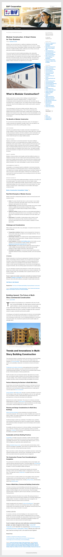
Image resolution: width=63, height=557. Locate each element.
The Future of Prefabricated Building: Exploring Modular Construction (26, 285)
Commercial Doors (49, 70)
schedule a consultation (17, 277)
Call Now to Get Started (12, 282)
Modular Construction (16, 289)
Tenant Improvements (50, 105)
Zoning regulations (10, 392)
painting (28, 479)
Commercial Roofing (49, 82)
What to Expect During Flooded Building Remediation (50, 57)
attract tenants (22, 401)
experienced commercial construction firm (18, 244)
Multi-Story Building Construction (28, 545)
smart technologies (15, 361)
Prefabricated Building (24, 289)
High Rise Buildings (30, 543)
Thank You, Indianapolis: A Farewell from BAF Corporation (51, 44)
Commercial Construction (14, 288)
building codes (18, 392)
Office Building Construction (51, 100)
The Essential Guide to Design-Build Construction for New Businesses (20, 538)
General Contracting (49, 91)
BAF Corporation (13, 6)
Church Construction (49, 68)
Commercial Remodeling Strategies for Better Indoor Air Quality (51, 61)
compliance (13, 430)
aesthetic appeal (14, 481)
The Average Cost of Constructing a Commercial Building (17, 539)
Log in (47, 115)
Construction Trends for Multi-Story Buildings (19, 543)
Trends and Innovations (23, 288)
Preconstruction (49, 101)
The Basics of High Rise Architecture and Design (16, 536)
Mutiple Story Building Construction (16, 546)
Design (20, 542)
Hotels (47, 95)
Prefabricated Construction (35, 546)
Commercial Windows (50, 84)
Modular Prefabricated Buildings (17, 545)
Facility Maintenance (49, 88)
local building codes (25, 241)
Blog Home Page (10, 28)
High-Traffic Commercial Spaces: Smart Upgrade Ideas (50, 48)
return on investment (19, 389)
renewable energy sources (15, 445)
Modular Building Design (26, 544)
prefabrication (22, 472)
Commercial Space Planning (51, 83)
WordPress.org (48, 119)
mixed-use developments (28, 503)
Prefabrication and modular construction (14, 367)
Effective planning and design (12, 412)
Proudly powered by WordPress (31, 552)
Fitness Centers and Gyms (51, 89)
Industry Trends (9, 289)
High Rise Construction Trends (16, 544)
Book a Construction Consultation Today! (17, 190)
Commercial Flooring (50, 72)
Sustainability (9, 437)
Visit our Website (18, 28)
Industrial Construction (50, 99)
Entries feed (48, 116)
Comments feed (48, 118)
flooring (31, 479)
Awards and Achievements (51, 66)
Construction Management (51, 86)
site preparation (37, 463)
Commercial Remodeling (50, 81)
